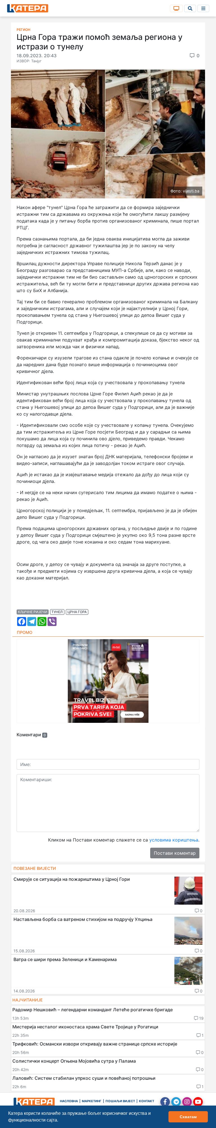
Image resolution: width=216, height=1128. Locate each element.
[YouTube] (198, 1102)
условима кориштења (173, 840)
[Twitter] (176, 1102)
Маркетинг (92, 1101)
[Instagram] (187, 1102)
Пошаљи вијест (120, 1101)
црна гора (77, 612)
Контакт (146, 1101)
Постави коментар (175, 853)
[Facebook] (165, 1102)
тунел (57, 612)
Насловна (69, 1101)
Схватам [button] (188, 1117)
